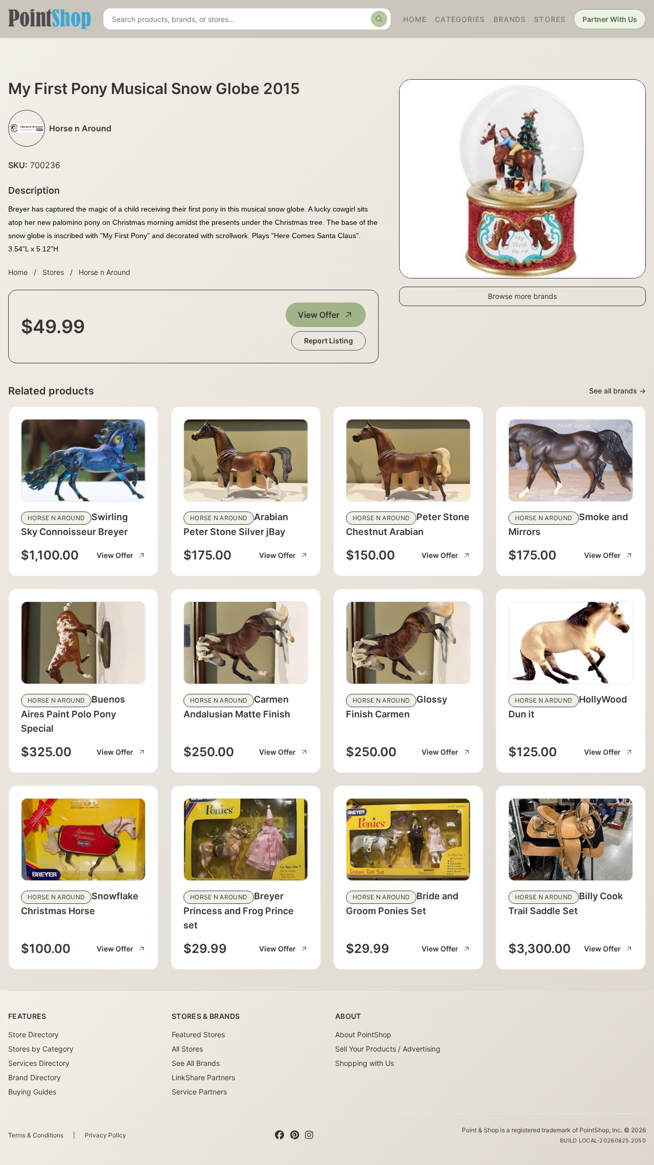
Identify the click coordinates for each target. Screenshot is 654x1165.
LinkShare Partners (203, 1077)
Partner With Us (609, 19)
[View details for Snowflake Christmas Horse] (83, 839)
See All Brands (196, 1063)
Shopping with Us (364, 1063)
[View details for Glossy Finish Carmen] (408, 642)
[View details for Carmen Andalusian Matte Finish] (245, 642)
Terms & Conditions (35, 1135)
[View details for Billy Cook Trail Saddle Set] (570, 839)
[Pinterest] (294, 1135)
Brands (510, 19)
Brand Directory (34, 1077)
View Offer (318, 315)
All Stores (187, 1048)
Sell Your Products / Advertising (387, 1048)
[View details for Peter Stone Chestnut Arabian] (408, 460)
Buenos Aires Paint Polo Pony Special (73, 714)
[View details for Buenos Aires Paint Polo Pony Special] (83, 642)
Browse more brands (522, 296)
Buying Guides (32, 1091)
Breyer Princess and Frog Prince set (238, 910)
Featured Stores (198, 1034)
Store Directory (33, 1034)
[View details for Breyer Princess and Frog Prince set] (245, 839)
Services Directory (38, 1063)
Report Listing (328, 340)
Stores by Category (41, 1048)
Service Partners (199, 1091)
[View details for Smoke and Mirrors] (570, 460)
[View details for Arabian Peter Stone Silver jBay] (245, 460)
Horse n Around (104, 272)
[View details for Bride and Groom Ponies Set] (408, 839)
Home (415, 19)
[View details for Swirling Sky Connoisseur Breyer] (83, 460)
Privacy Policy (105, 1135)
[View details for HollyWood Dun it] (570, 642)
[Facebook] (279, 1135)
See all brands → (617, 390)
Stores (550, 19)
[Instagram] (309, 1135)
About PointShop (363, 1034)
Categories (460, 19)
